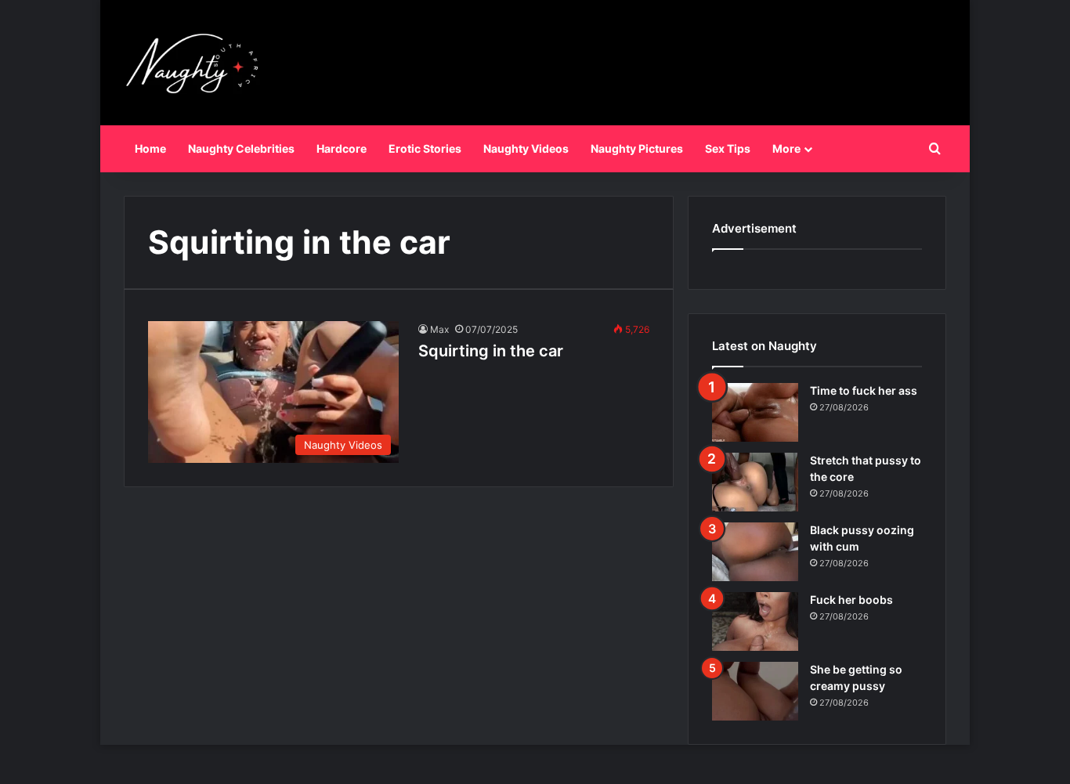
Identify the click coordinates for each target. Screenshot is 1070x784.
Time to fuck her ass (863, 390)
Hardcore (341, 148)
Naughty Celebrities (241, 148)
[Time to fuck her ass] (755, 412)
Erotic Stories (425, 148)
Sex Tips (727, 148)
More (786, 148)
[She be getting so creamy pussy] (755, 691)
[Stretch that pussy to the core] (755, 482)
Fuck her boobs (851, 599)
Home (150, 148)
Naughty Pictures (637, 148)
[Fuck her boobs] (755, 621)
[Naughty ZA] (198, 62)
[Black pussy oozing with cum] (755, 551)
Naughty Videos (526, 148)
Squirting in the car (490, 350)
